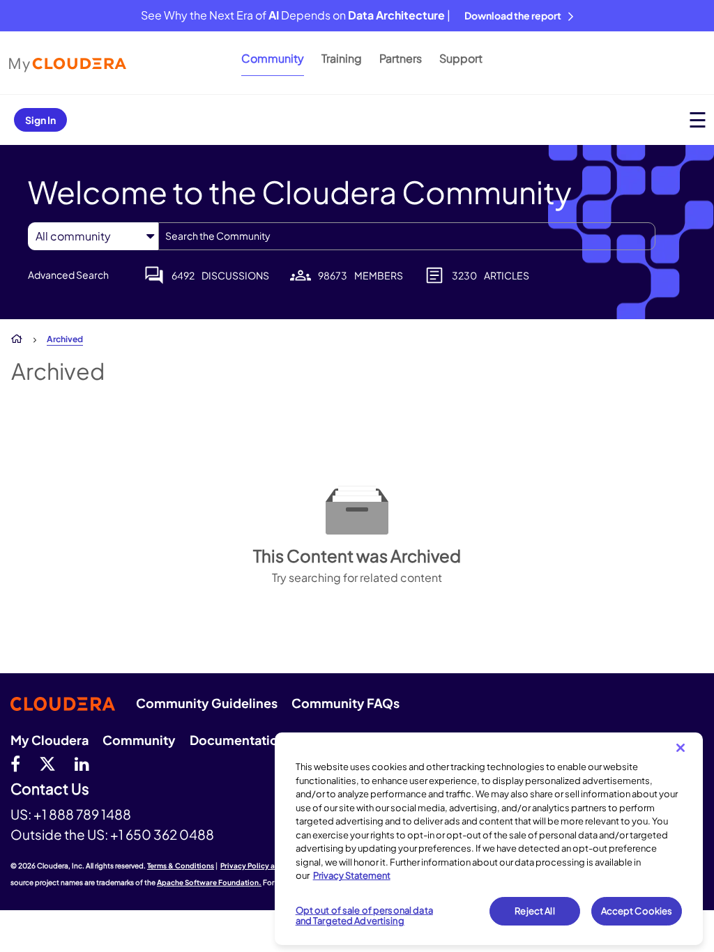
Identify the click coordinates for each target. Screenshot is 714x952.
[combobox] (406, 236)
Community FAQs (345, 703)
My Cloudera (49, 740)
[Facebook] (15, 763)
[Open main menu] (697, 119)
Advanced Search (68, 274)
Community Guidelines (207, 703)
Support (461, 58)
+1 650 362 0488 (162, 834)
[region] (489, 838)
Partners (400, 58)
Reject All (534, 910)
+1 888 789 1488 (82, 814)
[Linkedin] (82, 763)
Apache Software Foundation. (209, 882)
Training (341, 58)
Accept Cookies (637, 910)
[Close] (680, 747)
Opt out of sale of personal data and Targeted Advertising (364, 916)
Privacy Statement (351, 875)
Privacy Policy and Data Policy (272, 865)
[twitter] (47, 763)
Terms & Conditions (180, 865)
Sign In (40, 120)
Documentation (238, 740)
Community (272, 58)
